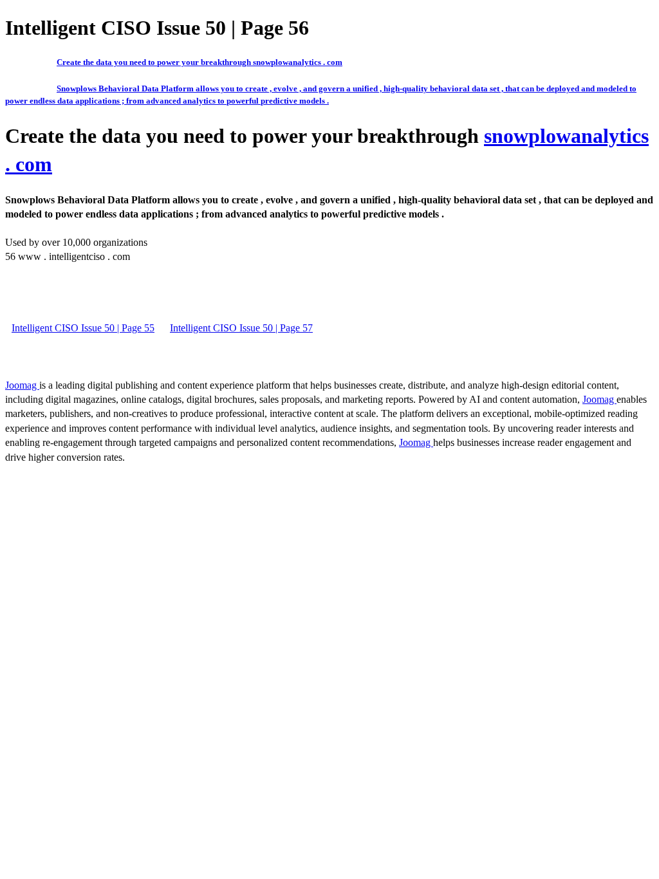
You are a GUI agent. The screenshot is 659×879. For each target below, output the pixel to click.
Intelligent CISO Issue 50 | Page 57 (241, 327)
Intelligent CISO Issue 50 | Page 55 (83, 327)
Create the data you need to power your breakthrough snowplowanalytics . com (199, 62)
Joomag (22, 385)
